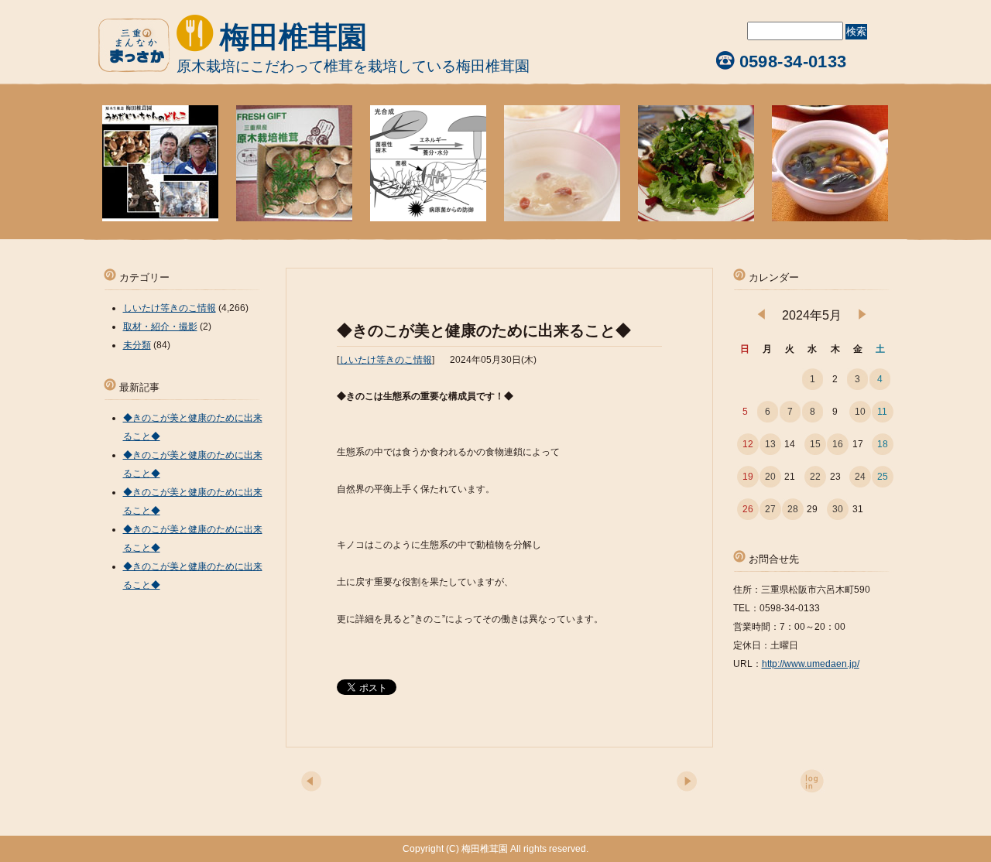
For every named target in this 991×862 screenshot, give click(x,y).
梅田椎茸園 (293, 37)
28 (792, 509)
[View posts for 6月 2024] (862, 316)
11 (882, 411)
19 (747, 476)
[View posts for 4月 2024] (761, 316)
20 (770, 476)
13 (770, 444)
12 (747, 444)
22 (815, 476)
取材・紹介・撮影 (160, 326)
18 (882, 444)
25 (882, 476)
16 (837, 444)
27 (770, 509)
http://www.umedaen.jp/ (810, 663)
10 (860, 411)
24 (860, 476)
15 (815, 444)
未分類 (137, 345)
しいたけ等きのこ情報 (385, 359)
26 (747, 509)
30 (837, 509)
